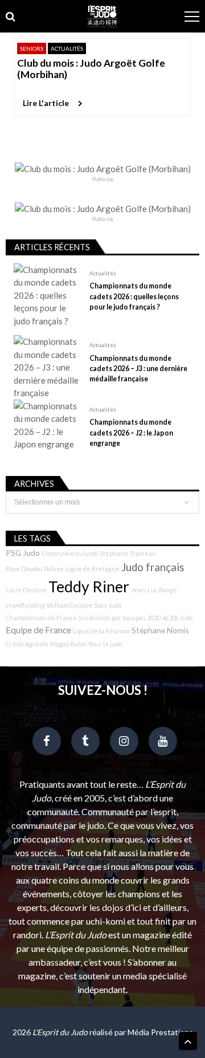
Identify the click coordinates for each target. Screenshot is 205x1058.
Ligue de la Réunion (101, 630)
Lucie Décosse (26, 589)
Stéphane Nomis (160, 630)
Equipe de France (38, 630)
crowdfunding (25, 605)
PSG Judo (23, 553)
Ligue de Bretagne (92, 568)
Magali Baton (68, 644)
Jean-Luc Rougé (154, 589)
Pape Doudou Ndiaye (35, 568)
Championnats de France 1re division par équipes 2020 (83, 617)
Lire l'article (46, 103)
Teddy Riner (88, 586)
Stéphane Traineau (128, 553)
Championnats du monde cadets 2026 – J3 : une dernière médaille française (138, 368)
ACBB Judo (177, 617)
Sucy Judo (107, 605)
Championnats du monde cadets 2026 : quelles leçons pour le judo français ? (134, 296)
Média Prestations (160, 1032)
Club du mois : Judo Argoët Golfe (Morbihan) (91, 69)
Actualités (67, 48)
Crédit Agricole (27, 644)
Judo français (152, 567)
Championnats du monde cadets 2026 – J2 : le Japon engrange (131, 432)
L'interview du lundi (70, 553)
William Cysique (69, 605)
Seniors (31, 48)
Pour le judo (105, 644)
